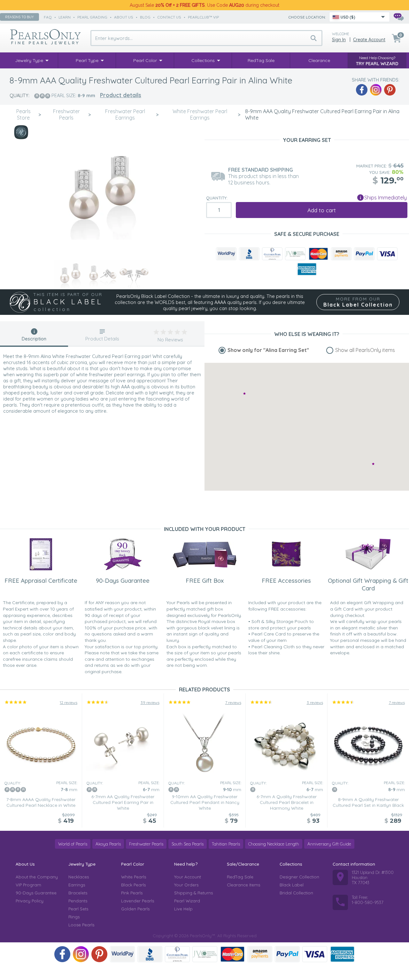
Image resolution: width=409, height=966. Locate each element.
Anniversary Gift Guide (329, 843)
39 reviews (150, 702)
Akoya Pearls (108, 843)
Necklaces (78, 876)
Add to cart (321, 210)
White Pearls (133, 876)
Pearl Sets (78, 908)
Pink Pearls (132, 892)
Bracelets (77, 892)
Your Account (187, 876)
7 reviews (233, 702)
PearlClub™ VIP (203, 17)
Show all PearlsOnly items (365, 350)
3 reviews (315, 702)
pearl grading (92, 17)
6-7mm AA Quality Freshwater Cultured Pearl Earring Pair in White (122, 802)
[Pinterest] (390, 90)
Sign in (339, 40)
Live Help (183, 908)
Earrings (76, 884)
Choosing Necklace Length (273, 843)
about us (123, 17)
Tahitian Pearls (226, 843)
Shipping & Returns (193, 892)
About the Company (37, 876)
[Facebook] (362, 90)
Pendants (77, 900)
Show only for (268, 350)
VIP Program (28, 884)
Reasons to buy (19, 17)
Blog (145, 17)
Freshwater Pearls (146, 843)
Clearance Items (243, 884)
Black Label (292, 884)
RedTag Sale (240, 876)
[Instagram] (376, 90)
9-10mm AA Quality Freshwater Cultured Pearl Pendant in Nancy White (204, 802)
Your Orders (186, 884)
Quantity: (217, 197)
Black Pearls (133, 884)
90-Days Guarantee (36, 892)
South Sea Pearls (188, 843)
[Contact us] (398, 17)
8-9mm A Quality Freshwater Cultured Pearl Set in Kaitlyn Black (368, 802)
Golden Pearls (135, 908)
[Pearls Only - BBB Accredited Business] (249, 253)
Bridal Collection (296, 892)
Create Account (369, 40)
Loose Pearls (81, 924)
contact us (169, 17)
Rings (74, 916)
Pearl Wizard (187, 900)
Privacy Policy (29, 900)
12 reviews (68, 702)
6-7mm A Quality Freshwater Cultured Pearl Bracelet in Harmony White (287, 802)
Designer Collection (299, 876)
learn (64, 17)
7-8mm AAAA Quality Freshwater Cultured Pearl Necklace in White (40, 802)
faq (48, 17)
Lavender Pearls (137, 900)
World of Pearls (72, 843)
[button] (373, 463)
